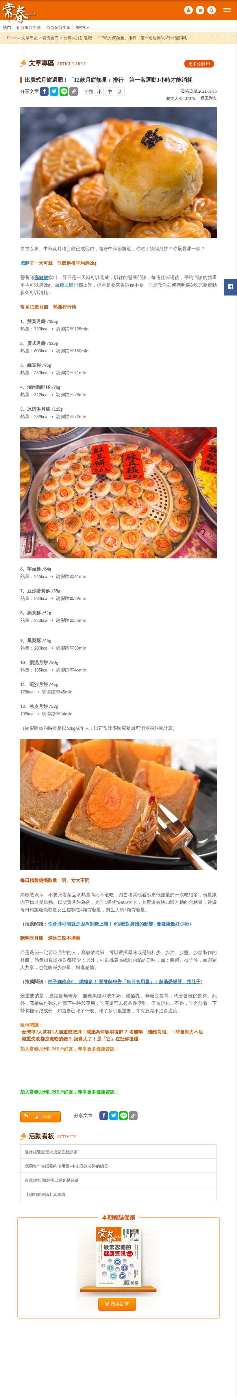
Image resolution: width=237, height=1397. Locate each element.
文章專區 (29, 37)
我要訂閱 (120, 1303)
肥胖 (24, 263)
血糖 (59, 285)
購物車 (200, 11)
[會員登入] (188, 11)
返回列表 (209, 98)
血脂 (68, 285)
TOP (225, 1361)
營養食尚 (50, 37)
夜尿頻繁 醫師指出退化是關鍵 (52, 1180)
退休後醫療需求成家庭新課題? (52, 1152)
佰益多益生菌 (58, 27)
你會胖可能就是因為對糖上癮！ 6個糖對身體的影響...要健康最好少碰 (118, 923)
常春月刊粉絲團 (230, 287)
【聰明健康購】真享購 (45, 1194)
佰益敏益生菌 (28, 27)
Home (11, 37)
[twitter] (54, 91)
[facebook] (44, 91)
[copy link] (73, 91)
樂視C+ (82, 27)
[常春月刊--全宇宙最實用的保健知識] (19, 12)
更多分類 (197, 63)
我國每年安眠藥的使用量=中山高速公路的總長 (66, 1166)
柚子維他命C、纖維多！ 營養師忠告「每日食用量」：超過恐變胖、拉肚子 (124, 981)
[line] (64, 91)
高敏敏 (41, 277)
